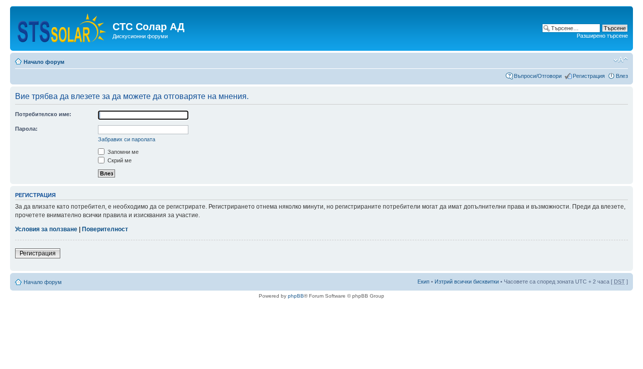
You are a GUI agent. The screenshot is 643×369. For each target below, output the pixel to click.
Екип (423, 282)
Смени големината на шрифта (620, 59)
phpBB (296, 296)
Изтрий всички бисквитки (467, 282)
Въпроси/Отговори (538, 76)
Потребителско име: (43, 114)
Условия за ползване (46, 229)
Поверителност (105, 229)
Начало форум (44, 62)
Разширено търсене (602, 36)
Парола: (26, 129)
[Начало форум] (63, 26)
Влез (622, 76)
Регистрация (589, 76)
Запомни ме (122, 152)
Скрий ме (119, 160)
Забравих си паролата (126, 139)
